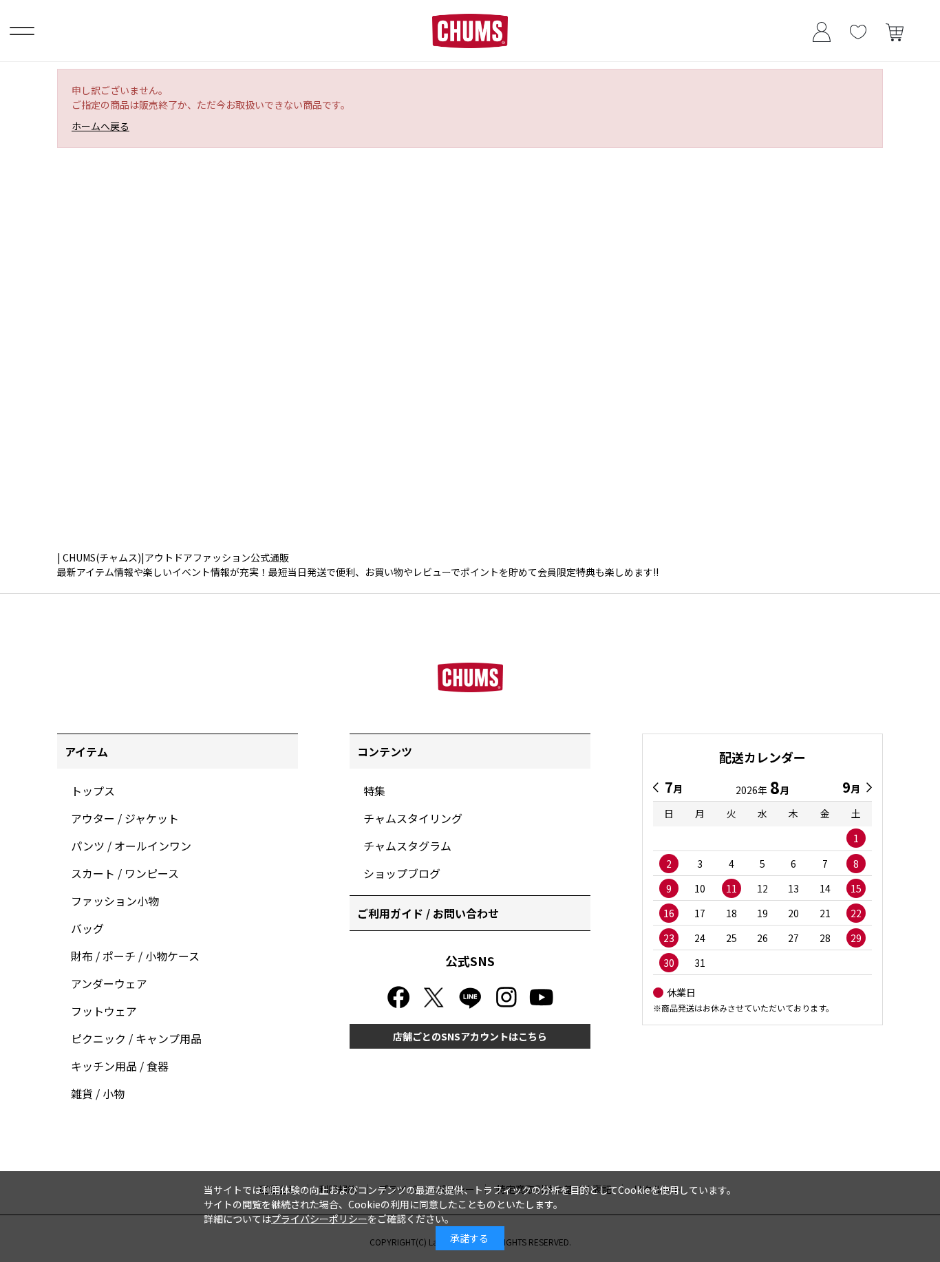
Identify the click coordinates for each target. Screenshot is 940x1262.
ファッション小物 (115, 900)
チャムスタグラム (407, 845)
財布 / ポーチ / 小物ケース (135, 956)
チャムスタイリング (412, 818)
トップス (93, 790)
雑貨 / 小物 (98, 1093)
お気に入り (858, 30)
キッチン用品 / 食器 (120, 1066)
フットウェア (104, 1011)
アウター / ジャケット (125, 818)
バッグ (87, 928)
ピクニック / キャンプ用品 (136, 1038)
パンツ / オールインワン (131, 845)
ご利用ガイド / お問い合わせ (428, 913)
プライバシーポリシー (319, 1219)
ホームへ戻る (100, 126)
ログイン (821, 30)
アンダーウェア (109, 983)
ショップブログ (401, 873)
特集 (374, 790)
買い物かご (894, 30)
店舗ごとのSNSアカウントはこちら (470, 1036)
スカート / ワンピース (125, 873)
